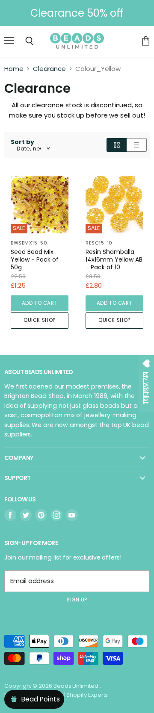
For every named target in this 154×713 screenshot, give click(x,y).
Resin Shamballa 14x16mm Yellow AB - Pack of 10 (114, 259)
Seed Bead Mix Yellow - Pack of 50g (35, 259)
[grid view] (117, 145)
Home (14, 68)
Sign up (77, 599)
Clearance (49, 68)
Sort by (22, 141)
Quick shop (40, 320)
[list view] (137, 145)
